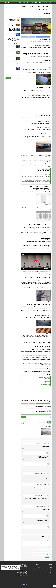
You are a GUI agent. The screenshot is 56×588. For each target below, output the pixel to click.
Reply (23, 448)
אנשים (51, 569)
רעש (32, 2)
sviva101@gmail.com (40, 411)
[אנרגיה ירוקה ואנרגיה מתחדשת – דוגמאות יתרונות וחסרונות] (18, 29)
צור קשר (47, 0)
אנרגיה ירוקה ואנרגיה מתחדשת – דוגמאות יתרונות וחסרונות (12, 29)
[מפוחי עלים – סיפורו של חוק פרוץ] (18, 25)
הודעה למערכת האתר (36, 569)
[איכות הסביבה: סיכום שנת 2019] (18, 59)
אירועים (14, 72)
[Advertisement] (36, 107)
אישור (2, 566)
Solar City (32, 363)
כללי (51, 572)
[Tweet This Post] (28, 37)
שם (48, 547)
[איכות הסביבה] (7, 3)
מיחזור (40, 2)
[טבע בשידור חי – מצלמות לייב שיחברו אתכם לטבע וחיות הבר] (18, 53)
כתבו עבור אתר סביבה (41, 0)
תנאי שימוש (38, 564)
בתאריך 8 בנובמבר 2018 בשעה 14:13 (38, 473)
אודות (50, 0)
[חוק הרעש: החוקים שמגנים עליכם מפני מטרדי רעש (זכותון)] (18, 39)
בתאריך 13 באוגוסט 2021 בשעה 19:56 (39, 506)
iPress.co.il (20, 584)
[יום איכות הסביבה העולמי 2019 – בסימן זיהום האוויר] (18, 64)
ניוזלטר (20, 2)
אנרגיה (28, 2)
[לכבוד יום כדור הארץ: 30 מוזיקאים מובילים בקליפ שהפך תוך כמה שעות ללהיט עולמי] (18, 69)
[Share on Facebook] (43, 37)
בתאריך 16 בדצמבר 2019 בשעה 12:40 (38, 495)
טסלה (37, 406)
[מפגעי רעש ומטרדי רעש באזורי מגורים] (18, 21)
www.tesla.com (44, 384)
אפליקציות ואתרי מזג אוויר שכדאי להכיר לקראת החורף (11, 46)
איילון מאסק (46, 406)
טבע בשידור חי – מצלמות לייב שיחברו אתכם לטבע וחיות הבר (11, 53)
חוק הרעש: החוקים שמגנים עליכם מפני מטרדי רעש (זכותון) (11, 39)
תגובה (48, 540)
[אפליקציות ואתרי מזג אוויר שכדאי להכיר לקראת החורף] (18, 47)
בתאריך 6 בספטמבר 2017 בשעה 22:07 (39, 443)
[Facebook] (6, 1)
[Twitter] (5, 1)
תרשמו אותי (23, 416)
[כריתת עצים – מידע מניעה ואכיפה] (18, 35)
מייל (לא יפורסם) (46, 550)
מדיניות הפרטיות (7, 567)
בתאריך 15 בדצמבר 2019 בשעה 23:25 (41, 484)
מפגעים (36, 2)
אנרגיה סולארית (45, 2)
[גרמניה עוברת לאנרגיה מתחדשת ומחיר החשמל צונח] (46, 434)
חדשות (51, 567)
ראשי (50, 2)
